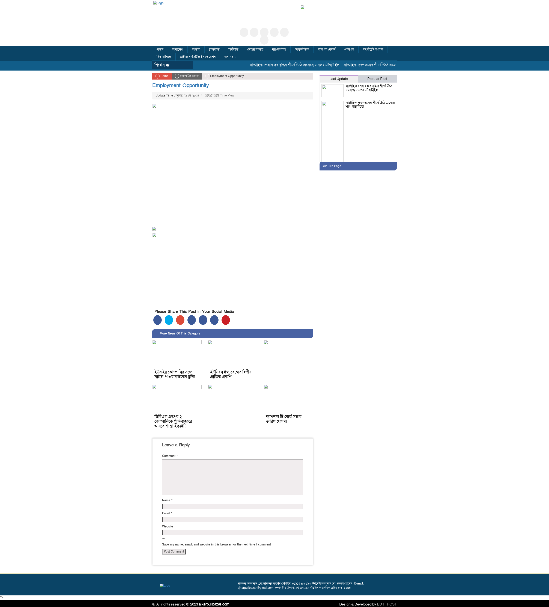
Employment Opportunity (180, 85)
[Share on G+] (180, 320)
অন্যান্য (229, 56)
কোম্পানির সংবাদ (189, 76)
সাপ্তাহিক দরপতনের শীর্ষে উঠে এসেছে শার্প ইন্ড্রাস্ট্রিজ (371, 65)
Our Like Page (331, 166)
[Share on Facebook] (157, 320)
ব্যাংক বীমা (279, 49)
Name (167, 500)
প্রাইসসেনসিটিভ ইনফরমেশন (198, 56)
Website (167, 526)
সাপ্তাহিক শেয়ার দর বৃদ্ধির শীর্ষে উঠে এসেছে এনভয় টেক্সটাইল (283, 65)
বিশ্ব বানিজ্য (164, 56)
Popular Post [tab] (377, 79)
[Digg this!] (214, 320)
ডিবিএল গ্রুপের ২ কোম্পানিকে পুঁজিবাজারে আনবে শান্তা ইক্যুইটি (173, 421)
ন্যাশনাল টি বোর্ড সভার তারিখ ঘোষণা (284, 419)
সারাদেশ (177, 49)
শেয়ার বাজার (255, 49)
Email (167, 513)
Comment (170, 456)
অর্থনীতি (233, 49)
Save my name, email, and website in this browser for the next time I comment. (217, 544)
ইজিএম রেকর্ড (326, 49)
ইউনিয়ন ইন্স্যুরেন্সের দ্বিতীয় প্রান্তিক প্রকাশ (231, 374)
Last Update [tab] (338, 79)
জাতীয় (196, 49)
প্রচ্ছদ (160, 49)
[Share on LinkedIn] (191, 320)
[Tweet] (169, 320)
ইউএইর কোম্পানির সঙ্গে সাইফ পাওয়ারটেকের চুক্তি (174, 374)
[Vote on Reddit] (203, 320)
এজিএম (349, 49)
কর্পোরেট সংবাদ (373, 49)
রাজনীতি (214, 49)
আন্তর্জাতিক (302, 49)
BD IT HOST (387, 604)
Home (164, 76)
